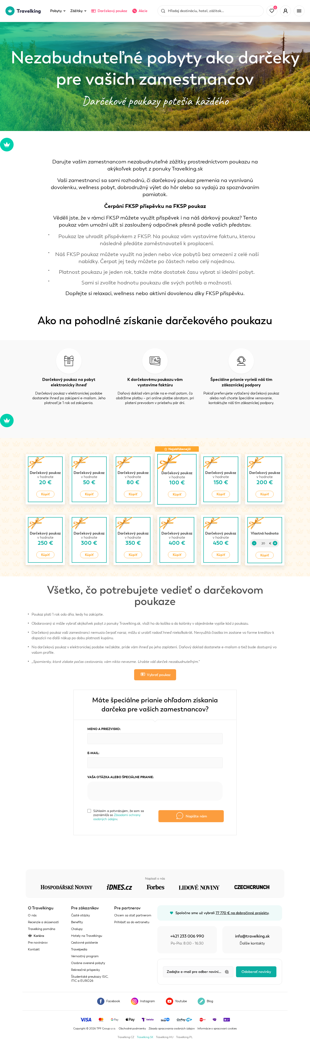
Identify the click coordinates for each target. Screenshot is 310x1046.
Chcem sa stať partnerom (132, 915)
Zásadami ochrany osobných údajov (116, 817)
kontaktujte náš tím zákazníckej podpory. (241, 403)
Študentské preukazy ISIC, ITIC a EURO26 (89, 979)
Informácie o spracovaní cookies (217, 1028)
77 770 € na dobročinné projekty (242, 913)
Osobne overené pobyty (88, 963)
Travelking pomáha (41, 929)
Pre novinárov (38, 943)
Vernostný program (85, 956)
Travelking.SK (145, 1037)
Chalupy (77, 929)
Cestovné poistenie (84, 943)
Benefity (77, 922)
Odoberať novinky (256, 972)
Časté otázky (80, 915)
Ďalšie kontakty (252, 943)
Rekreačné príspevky (85, 970)
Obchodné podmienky (132, 1028)
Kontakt (34, 949)
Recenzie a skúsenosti (43, 922)
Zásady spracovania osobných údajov (172, 1028)
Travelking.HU (164, 1037)
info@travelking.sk (252, 936)
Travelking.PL (184, 1037)
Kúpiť (45, 494)
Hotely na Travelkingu (86, 936)
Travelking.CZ (126, 1037)
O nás (32, 915)
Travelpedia (79, 949)
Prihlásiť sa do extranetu (131, 922)
